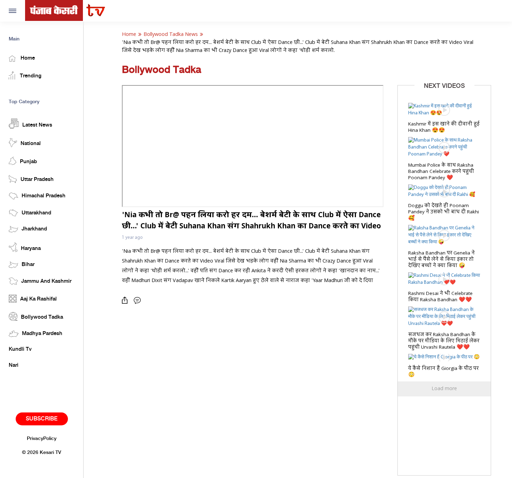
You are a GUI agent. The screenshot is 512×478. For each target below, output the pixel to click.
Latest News (37, 125)
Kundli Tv (20, 349)
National (31, 143)
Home (27, 58)
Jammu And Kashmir (46, 281)
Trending (29, 76)
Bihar (28, 264)
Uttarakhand (36, 213)
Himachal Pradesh (43, 196)
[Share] (126, 300)
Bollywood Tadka (42, 317)
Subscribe (41, 419)
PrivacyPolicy (41, 438)
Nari (13, 365)
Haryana (31, 248)
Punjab (28, 162)
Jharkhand (34, 229)
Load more (444, 389)
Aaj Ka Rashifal (38, 299)
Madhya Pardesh (42, 333)
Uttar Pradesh (37, 179)
